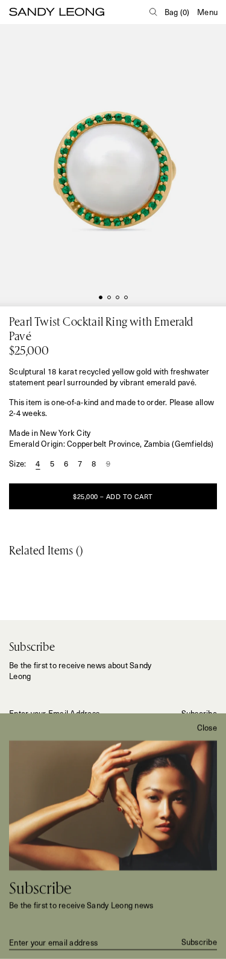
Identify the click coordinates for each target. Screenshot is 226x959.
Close (207, 727)
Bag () (177, 12)
